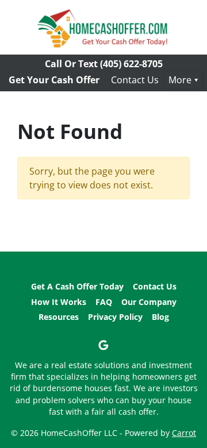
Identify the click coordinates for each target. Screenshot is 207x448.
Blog (160, 316)
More (179, 80)
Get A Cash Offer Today (77, 286)
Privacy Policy (115, 316)
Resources (59, 316)
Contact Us (135, 80)
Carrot (184, 432)
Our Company (149, 301)
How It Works (58, 301)
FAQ (103, 301)
